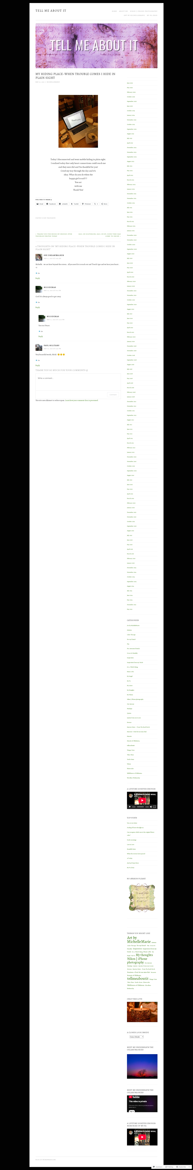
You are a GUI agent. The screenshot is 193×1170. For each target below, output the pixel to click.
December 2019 (131, 291)
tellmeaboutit (131, 745)
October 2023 (131, 124)
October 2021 (131, 203)
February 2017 (131, 448)
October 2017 (131, 411)
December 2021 (131, 194)
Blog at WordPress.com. (46, 1160)
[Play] (130, 807)
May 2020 (130, 268)
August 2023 (130, 134)
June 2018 (130, 374)
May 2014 (129, 600)
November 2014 (131, 572)
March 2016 (130, 498)
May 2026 (130, 88)
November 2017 (131, 406)
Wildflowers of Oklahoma (134, 773)
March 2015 (130, 554)
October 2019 (131, 300)
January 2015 (131, 563)
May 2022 (130, 171)
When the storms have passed (136, 854)
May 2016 (129, 489)
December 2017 (131, 401)
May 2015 (129, 545)
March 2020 (130, 277)
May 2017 (129, 434)
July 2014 (129, 591)
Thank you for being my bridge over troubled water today (54, 235)
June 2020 (130, 263)
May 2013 (129, 609)
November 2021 (131, 198)
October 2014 (131, 577)
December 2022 (131, 147)
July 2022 (129, 166)
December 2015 (131, 512)
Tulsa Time (130, 755)
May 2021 (129, 217)
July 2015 (129, 535)
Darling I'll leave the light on (135, 828)
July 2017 (129, 425)
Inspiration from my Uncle (135, 662)
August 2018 (130, 364)
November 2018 (131, 351)
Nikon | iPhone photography (143, 11)
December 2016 (131, 457)
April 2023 (130, 143)
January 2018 (131, 397)
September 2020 (132, 249)
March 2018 (130, 388)
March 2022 (130, 180)
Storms (129, 722)
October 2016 (131, 466)
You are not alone (132, 823)
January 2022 (131, 189)
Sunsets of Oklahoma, (133, 741)
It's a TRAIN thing (132, 667)
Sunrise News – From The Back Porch (138, 727)
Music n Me (130, 672)
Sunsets (129, 736)
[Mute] (151, 807)
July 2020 (129, 258)
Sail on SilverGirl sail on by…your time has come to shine (100, 235)
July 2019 (129, 314)
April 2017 (130, 438)
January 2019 (131, 341)
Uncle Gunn (130, 759)
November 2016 (131, 461)
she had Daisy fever (133, 863)
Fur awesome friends (133, 648)
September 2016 (131, 471)
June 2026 (130, 83)
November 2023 (131, 120)
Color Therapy (131, 635)
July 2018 (129, 369)
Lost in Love (130, 844)
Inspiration (130, 658)
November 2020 (131, 240)
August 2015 (130, 531)
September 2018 (132, 360)
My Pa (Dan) (152, 15)
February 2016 (131, 503)
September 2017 (131, 415)
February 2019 (131, 337)
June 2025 (130, 106)
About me (123, 11)
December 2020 (131, 235)
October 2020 (131, 244)
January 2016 (131, 508)
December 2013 (131, 605)
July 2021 (129, 208)
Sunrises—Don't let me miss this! (137, 732)
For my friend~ (131, 639)
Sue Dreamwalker (54, 255)
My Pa (129, 681)
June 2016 (130, 484)
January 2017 (130, 452)
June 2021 (130, 212)
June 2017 (129, 429)
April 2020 (130, 272)
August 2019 (130, 309)
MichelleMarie (53, 82)
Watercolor (130, 768)
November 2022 (131, 152)
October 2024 (131, 111)
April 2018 (130, 383)
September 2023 (131, 129)
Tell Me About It (51, 11)
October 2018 (131, 355)
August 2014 (130, 586)
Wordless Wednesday (133, 778)
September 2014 (131, 581)
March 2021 (130, 221)
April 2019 (130, 327)
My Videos (130, 695)
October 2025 (131, 97)
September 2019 (131, 304)
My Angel (129, 676)
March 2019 (130, 332)
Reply (38, 278)
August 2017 (130, 420)
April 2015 (130, 549)
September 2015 (131, 526)
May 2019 (129, 323)
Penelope (129, 709)
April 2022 (130, 175)
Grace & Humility (132, 653)
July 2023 (129, 138)
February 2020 (131, 281)
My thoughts (50, 218)
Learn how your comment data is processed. (82, 400)
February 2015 (131, 558)
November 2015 (131, 517)
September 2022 (132, 157)
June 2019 (130, 318)
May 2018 (130, 378)
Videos (129, 764)
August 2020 (130, 254)
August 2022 (130, 161)
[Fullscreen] (154, 807)
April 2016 (130, 494)
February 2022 (131, 184)
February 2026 (131, 92)
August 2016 (130, 475)
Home (114, 11)
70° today (129, 858)
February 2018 (131, 392)
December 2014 (131, 568)
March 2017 (130, 443)
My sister (130, 685)
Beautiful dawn (131, 849)
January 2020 (131, 286)
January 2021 (131, 231)
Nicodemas (50, 287)
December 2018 (131, 346)
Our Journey (130, 704)
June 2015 (130, 540)
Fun (128, 644)
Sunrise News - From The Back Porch (144, 969)
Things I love (130, 750)
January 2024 (131, 115)
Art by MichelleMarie (134, 15)
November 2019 (131, 295)
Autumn (129, 630)
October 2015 (131, 521)
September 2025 (132, 101)
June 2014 (130, 595)
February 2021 (131, 226)
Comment (113, 395)
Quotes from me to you (134, 718)
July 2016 (129, 480)
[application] (142, 800)
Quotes (129, 713)
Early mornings (131, 840)
